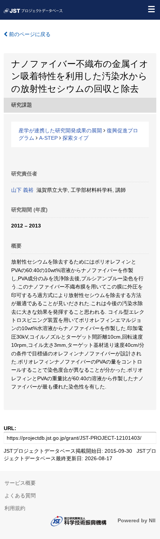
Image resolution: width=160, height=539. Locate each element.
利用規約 (14, 508)
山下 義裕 (22, 190)
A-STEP (48, 138)
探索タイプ (76, 138)
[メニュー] (151, 9)
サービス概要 (20, 483)
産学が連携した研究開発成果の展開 (60, 130)
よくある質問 (20, 495)
